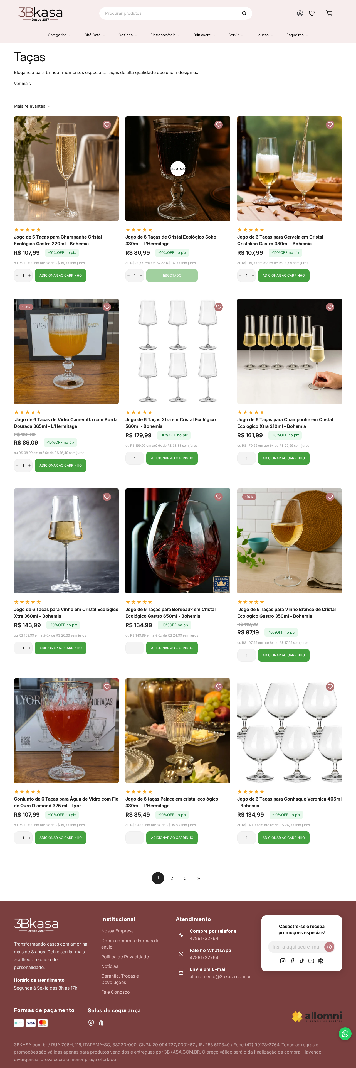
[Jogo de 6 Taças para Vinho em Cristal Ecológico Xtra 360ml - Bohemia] (66, 540)
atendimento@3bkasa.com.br (220, 976)
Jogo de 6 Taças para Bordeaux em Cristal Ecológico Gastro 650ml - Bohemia (170, 613)
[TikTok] (302, 961)
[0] (329, 13)
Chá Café (92, 35)
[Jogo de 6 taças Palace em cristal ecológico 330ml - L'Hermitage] (177, 730)
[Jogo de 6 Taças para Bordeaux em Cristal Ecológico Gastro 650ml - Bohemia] (177, 540)
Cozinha (125, 35)
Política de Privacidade (125, 956)
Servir (234, 35)
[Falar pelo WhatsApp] (345, 1033)
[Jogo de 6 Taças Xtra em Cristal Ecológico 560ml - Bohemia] (177, 351)
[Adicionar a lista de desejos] (107, 125)
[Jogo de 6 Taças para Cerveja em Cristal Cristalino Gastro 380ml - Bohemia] (289, 168)
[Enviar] (329, 947)
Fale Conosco (115, 992)
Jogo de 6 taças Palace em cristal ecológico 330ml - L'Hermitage (171, 802)
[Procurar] (244, 13)
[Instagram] (283, 961)
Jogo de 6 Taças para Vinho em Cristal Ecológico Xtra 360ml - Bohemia (66, 613)
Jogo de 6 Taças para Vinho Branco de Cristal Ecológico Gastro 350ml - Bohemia (286, 613)
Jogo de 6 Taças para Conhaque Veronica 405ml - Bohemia (289, 802)
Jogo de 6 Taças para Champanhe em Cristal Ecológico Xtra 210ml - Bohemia (285, 423)
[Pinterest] (320, 961)
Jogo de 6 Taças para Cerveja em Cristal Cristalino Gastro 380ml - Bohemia (280, 240)
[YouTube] (311, 961)
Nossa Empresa (117, 931)
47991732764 (204, 938)
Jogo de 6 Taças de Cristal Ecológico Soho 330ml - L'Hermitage (170, 240)
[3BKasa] (40, 13)
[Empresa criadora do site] (317, 1016)
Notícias (109, 966)
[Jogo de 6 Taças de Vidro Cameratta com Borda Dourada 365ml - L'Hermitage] (66, 351)
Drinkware (202, 35)
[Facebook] (292, 961)
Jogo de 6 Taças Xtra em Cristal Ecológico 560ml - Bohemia (170, 423)
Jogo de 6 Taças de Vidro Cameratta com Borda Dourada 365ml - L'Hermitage (65, 423)
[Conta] (300, 13)
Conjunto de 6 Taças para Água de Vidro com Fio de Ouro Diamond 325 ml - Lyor (66, 802)
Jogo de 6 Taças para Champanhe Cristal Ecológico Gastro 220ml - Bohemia (58, 240)
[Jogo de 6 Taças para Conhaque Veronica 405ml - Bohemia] (289, 730)
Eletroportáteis (162, 35)
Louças (262, 35)
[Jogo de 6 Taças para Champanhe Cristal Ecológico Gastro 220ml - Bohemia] (66, 168)
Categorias (57, 35)
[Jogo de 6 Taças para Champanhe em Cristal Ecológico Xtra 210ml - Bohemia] (289, 351)
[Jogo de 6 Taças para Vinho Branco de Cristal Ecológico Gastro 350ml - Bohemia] (289, 540)
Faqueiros (295, 35)
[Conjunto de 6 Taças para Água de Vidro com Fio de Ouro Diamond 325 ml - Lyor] (66, 730)
